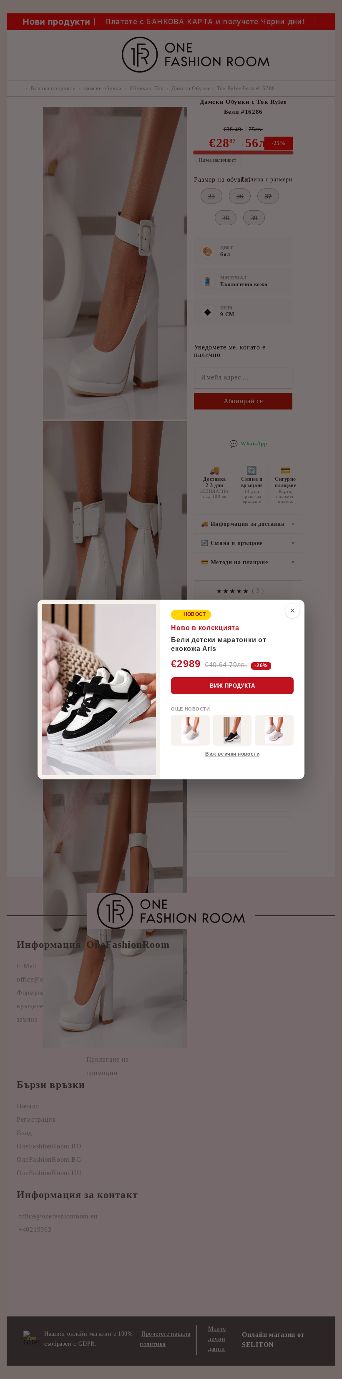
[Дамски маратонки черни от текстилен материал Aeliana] (232, 730)
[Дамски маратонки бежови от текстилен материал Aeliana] (274, 730)
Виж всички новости (232, 753)
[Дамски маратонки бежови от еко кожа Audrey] (190, 730)
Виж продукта (232, 686)
